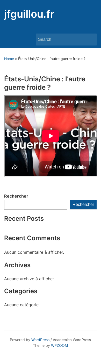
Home (9, 58)
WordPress (40, 339)
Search (90, 39)
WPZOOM (59, 345)
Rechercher (16, 196)
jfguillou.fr (29, 14)
